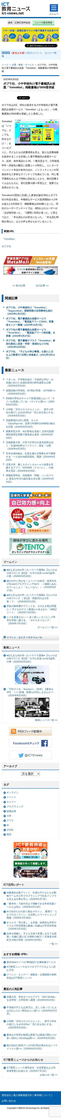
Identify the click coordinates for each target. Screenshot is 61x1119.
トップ (5, 64)
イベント (11, 797)
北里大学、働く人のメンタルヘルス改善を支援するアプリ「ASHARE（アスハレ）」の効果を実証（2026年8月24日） (29, 467)
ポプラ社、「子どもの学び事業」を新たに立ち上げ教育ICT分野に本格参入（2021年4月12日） (30, 354)
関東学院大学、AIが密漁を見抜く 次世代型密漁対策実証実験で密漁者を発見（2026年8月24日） (30, 434)
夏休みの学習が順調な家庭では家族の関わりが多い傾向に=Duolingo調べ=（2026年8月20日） (32, 1036)
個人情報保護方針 (22, 1095)
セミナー (11, 802)
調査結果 (11, 811)
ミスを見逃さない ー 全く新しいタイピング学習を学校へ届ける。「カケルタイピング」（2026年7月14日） (31, 620)
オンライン (12, 792)
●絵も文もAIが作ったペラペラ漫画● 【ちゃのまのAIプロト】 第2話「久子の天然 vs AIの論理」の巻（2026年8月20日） (32, 572)
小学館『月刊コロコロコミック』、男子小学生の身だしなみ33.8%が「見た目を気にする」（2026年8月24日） (30, 412)
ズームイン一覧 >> (47, 627)
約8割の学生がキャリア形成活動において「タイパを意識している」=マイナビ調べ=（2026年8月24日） (30, 401)
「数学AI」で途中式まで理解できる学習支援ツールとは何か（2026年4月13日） (31, 905)
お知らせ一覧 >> (48, 1074)
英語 (9, 834)
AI (8, 825)
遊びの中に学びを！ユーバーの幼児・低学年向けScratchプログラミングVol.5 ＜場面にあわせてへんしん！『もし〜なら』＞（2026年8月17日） (31, 585)
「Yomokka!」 (9, 239)
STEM (10, 829)
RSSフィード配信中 (30, 731)
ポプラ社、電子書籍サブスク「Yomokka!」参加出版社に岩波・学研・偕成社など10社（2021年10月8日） (30, 343)
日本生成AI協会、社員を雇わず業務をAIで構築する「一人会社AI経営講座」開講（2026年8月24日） (30, 456)
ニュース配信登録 (43, 22)
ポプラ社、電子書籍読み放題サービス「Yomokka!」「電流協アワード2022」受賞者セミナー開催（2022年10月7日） (30, 321)
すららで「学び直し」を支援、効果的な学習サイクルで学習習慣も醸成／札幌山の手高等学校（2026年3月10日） (31, 925)
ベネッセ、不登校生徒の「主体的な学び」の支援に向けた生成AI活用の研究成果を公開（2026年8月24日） (29, 382)
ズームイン (10, 561)
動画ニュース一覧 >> (46, 720)
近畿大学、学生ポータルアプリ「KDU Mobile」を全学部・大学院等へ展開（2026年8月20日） (32, 998)
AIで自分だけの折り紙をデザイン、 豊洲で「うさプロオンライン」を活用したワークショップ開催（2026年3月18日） (32, 914)
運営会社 (6, 1095)
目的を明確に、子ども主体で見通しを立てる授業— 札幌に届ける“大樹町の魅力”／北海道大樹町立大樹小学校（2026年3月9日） (31, 936)
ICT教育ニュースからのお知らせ (23, 1059)
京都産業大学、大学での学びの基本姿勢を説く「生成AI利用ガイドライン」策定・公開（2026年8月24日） (29, 445)
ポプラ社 (6, 246)
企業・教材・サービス (23, 64)
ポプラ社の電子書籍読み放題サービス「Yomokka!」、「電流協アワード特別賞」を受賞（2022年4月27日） (30, 332)
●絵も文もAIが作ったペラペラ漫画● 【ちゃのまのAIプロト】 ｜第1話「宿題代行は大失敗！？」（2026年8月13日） (32, 598)
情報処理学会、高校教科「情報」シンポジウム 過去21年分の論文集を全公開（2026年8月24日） (30, 478)
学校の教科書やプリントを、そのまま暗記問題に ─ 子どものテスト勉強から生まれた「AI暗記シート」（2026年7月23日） (32, 609)
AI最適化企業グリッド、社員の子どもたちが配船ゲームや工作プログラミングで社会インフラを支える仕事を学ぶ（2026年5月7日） (31, 895)
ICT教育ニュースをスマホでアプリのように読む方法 (31, 968)
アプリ (10, 820)
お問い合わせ (9, 1100)
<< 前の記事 (18, 285)
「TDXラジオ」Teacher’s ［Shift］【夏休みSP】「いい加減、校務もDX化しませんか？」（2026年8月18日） (31, 692)
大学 (9, 815)
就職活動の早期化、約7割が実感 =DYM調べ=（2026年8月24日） (31, 392)
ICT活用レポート (14, 884)
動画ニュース (12, 647)
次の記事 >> (42, 285)
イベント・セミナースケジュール (24, 637)
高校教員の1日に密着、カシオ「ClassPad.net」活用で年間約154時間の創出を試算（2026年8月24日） (30, 423)
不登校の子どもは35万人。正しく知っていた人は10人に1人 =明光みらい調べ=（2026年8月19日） (32, 1010)
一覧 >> (53, 943)
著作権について (42, 1095)
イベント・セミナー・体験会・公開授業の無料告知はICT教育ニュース (31, 976)
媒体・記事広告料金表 (19, 22)
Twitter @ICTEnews (30, 755)
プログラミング (15, 806)
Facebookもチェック (30, 743)
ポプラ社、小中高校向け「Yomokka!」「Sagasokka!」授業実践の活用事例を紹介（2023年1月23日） (29, 310)
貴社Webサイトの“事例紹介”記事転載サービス (31, 962)
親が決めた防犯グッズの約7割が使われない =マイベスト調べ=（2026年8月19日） (32, 1047)
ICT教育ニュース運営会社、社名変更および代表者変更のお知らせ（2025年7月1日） (31, 1069)
